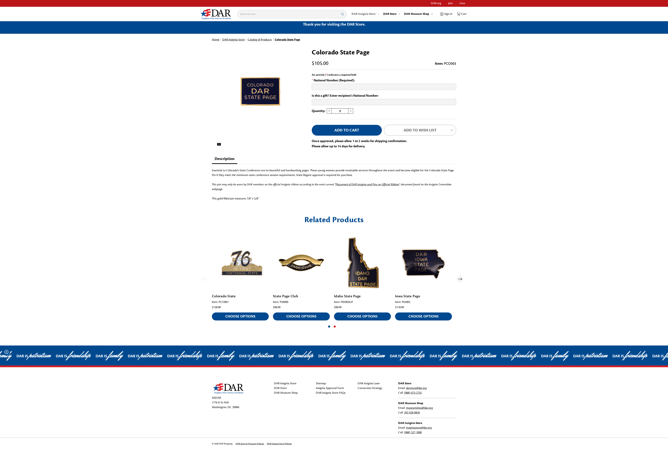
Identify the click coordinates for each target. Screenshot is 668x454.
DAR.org (436, 3)
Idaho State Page (347, 296)
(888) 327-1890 (413, 432)
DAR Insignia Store (364, 14)
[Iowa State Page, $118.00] (423, 263)
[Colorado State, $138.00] (240, 263)
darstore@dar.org (416, 388)
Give (462, 3)
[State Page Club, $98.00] (301, 263)
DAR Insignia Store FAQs (330, 393)
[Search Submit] (342, 14)
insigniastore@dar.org (419, 428)
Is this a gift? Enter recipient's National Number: (345, 96)
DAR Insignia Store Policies (279, 443)
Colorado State (224, 296)
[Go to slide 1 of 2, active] (329, 327)
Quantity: (318, 111)
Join (450, 3)
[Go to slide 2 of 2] (335, 327)
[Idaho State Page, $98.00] (362, 263)
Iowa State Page (407, 296)
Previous (203, 279)
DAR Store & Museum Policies (250, 443)
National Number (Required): (333, 80)
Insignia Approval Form (330, 388)
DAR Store (389, 14)
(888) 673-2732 (413, 393)
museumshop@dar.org (419, 408)
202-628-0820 (412, 413)
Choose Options (240, 316)
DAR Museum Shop (416, 14)
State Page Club (285, 296)
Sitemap (321, 383)
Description (224, 158)
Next (459, 279)
